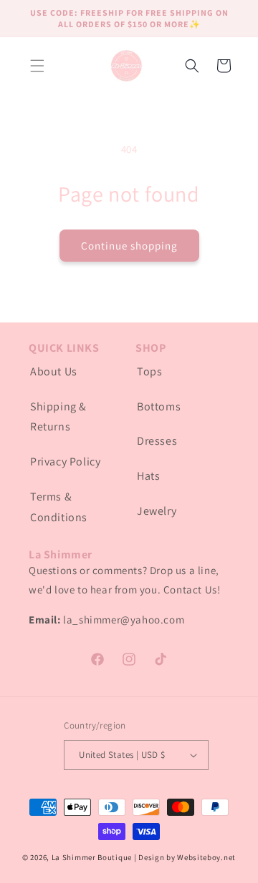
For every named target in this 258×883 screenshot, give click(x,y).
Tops (149, 371)
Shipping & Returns (58, 417)
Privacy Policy (65, 461)
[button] (37, 66)
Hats (148, 475)
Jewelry (156, 510)
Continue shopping (129, 245)
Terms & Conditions (58, 507)
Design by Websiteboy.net (187, 857)
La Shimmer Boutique (92, 857)
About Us (53, 371)
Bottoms (159, 406)
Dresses (157, 440)
